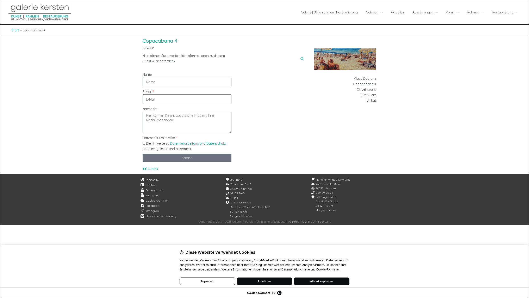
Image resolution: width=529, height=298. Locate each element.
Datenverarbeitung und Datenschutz (198, 143)
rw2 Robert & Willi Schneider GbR (308, 221)
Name (147, 74)
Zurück (152, 169)
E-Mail (147, 92)
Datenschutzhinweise (159, 138)
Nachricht (150, 109)
